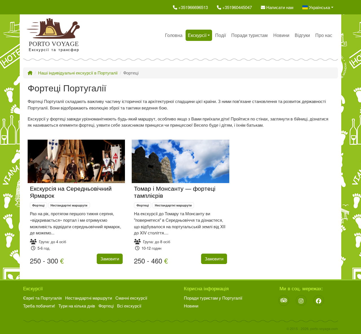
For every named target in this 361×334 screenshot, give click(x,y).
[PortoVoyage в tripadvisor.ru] (283, 300)
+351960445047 (236, 7)
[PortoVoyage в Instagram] (301, 300)
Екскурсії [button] (197, 35)
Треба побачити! (39, 306)
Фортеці (38, 205)
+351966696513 (192, 7)
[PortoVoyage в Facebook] (318, 300)
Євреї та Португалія (42, 298)
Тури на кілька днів (76, 306)
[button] (318, 7)
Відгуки (302, 35)
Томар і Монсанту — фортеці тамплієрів (174, 192)
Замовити (109, 259)
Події (220, 35)
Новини (281, 35)
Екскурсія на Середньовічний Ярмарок (71, 192)
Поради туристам (249, 35)
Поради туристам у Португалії (213, 298)
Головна (173, 35)
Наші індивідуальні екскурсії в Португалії (78, 73)
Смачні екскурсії (131, 298)
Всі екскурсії (129, 306)
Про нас (323, 35)
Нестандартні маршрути (68, 205)
